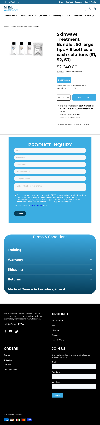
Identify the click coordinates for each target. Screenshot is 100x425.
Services (56, 335)
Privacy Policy (10, 370)
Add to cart (84, 97)
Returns (7, 365)
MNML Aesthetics (15, 414)
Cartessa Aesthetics (65, 124)
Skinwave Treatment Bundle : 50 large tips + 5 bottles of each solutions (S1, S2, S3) (25, 26)
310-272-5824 (14, 324)
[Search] (84, 8)
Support (7, 355)
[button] (94, 8)
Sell (69, 16)
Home (6, 26)
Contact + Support (74, 2)
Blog (61, 2)
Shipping (60, 71)
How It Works (90, 2)
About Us (89, 16)
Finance (78, 16)
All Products (57, 320)
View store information (70, 118)
